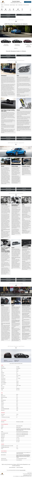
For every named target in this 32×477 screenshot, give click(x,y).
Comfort (13, 10)
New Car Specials (8, 137)
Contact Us (8, 16)
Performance (5, 10)
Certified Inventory (24, 14)
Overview (2, 10)
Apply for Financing (8, 188)
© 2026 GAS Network (25, 475)
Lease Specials (8, 139)
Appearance (9, 10)
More (30, 10)
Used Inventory (8, 14)
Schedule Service (8, 278)
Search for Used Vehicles (20, 467)
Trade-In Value (24, 188)
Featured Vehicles (8, 55)
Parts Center (24, 278)
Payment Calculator (8, 190)
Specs (22, 10)
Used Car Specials (24, 137)
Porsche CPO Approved (24, 55)
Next (30, 42)
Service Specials (8, 280)
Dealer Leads (30, 474)
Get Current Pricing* (6, 45)
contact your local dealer (22, 470)
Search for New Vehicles (12, 467)
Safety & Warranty (18, 10)
